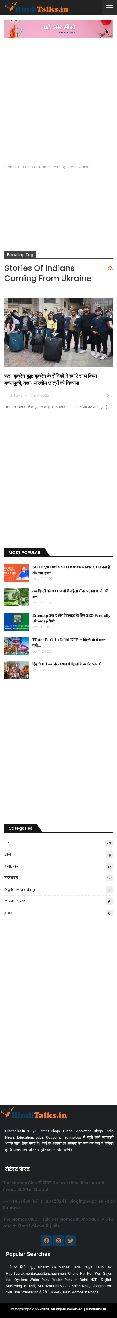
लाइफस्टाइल (14, 901)
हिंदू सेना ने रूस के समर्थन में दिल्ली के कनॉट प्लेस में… (68, 663)
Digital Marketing (19, 889)
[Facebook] (46, 1240)
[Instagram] (58, 1240)
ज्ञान (7, 854)
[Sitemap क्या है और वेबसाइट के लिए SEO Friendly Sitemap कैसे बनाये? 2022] (16, 622)
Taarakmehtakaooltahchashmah (40, 1273)
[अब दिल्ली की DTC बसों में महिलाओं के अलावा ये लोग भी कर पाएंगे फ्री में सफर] (16, 597)
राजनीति (11, 878)
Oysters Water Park (31, 1280)
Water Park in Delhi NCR (74, 1280)
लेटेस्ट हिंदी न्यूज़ (21, 1267)
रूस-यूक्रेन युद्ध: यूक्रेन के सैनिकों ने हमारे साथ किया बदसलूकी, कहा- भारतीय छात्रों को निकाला (50, 379)
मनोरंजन (11, 866)
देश (7, 843)
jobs (8, 912)
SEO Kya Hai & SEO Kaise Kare (63, 1286)
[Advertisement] (58, 98)
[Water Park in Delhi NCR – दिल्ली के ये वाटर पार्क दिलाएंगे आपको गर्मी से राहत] (16, 646)
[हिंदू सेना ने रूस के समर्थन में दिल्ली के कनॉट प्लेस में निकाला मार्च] (16, 670)
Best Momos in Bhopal (81, 1292)
